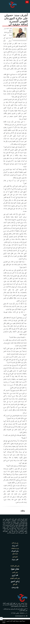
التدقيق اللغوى (15, 557)
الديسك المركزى (15, 554)
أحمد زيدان (15, 545)
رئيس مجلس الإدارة (15, 566)
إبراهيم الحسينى (15, 581)
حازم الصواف (15, 551)
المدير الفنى (15, 584)
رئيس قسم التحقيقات (15, 548)
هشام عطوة (15, 569)
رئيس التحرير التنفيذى (15, 578)
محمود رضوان (15, 559)
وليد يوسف (15, 587)
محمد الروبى (15, 575)
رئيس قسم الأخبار (15, 543)
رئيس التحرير (15, 572)
